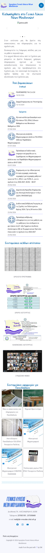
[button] (6, 28)
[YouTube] (28, 524)
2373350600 (31, 515)
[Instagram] (22, 524)
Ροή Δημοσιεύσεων (22, 83)
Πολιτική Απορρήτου (10, 536)
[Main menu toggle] (41, 5)
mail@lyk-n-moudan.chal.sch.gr (25, 519)
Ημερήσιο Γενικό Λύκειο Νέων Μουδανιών (21, 5)
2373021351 (22, 515)
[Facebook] (17, 524)
